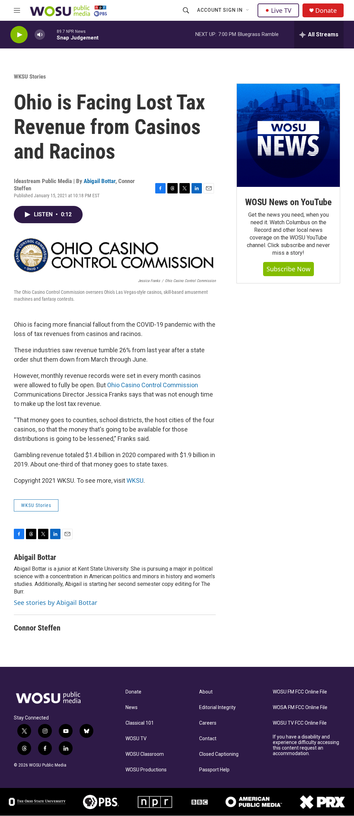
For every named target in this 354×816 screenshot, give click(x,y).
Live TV (281, 10)
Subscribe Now (288, 269)
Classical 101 (139, 723)
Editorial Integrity (217, 707)
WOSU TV (136, 738)
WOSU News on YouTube (288, 202)
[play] (19, 35)
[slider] (51, 34)
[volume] (40, 35)
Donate (326, 10)
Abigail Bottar (99, 181)
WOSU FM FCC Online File (300, 692)
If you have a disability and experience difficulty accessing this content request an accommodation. (306, 745)
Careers (207, 723)
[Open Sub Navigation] (248, 10)
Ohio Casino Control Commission (152, 385)
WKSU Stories (30, 76)
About (206, 692)
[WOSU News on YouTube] (288, 135)
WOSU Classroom (144, 754)
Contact (207, 738)
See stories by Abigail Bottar (55, 602)
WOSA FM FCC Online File (300, 707)
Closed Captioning (219, 754)
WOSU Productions (146, 769)
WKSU (135, 480)
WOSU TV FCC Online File (300, 723)
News (131, 707)
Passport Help (214, 769)
